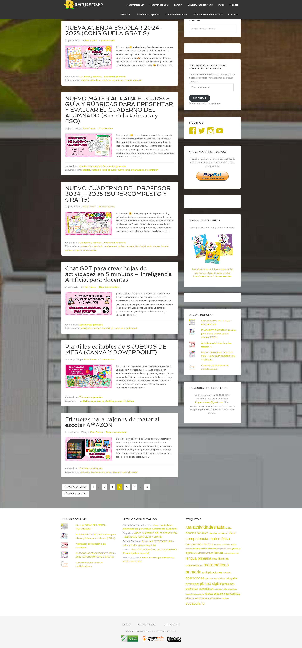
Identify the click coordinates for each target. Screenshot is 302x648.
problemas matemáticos (200, 588)
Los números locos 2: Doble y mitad (212, 273)
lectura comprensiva (231, 553)
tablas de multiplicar (195, 598)
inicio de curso (109, 169)
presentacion (151, 169)
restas (209, 593)
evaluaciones (153, 246)
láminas (223, 558)
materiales (119, 328)
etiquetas (115, 472)
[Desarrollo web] (153, 640)
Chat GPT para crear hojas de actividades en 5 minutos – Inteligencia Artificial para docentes (118, 274)
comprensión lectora (199, 544)
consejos (85, 169)
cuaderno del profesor (113, 80)
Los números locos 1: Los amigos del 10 (212, 269)
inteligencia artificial (103, 328)
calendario (95, 80)
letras (214, 558)
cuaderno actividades (222, 545)
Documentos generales (114, 76)
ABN (189, 527)
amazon (85, 472)
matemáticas (194, 565)
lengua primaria (198, 558)
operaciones (195, 578)
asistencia (86, 246)
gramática (236, 549)
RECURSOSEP (85, 4)
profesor (137, 80)
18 (147, 487)
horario (128, 80)
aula (220, 527)
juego (93, 401)
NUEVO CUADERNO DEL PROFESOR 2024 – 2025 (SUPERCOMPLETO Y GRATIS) (118, 194)
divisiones (213, 548)
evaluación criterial (136, 246)
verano (225, 598)
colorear (231, 533)
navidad (227, 572)
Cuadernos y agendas (90, 76)
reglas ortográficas (230, 589)
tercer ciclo (209, 598)
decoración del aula (100, 472)
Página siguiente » (75, 493)
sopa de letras (222, 593)
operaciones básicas (215, 578)
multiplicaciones (212, 572)
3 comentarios (106, 128)
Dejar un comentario (109, 287)
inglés (189, 552)
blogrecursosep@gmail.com (209, 402)
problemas (228, 584)
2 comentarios (107, 359)
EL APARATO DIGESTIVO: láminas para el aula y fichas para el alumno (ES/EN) (218, 334)
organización (137, 169)
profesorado (132, 328)
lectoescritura (206, 553)
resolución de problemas (195, 594)
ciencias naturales (197, 533)
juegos (100, 401)
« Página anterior (75, 487)
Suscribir (199, 98)
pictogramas (192, 584)
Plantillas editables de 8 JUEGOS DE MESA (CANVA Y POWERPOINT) (116, 349)
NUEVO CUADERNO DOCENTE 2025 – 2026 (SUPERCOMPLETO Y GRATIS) (218, 356)
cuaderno (96, 169)
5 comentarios (108, 40)
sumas (235, 593)
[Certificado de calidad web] (130, 640)
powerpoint (120, 401)
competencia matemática (208, 538)
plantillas (109, 401)
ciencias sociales (217, 533)
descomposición (199, 548)
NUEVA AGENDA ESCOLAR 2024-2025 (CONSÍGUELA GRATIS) (114, 30)
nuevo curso (124, 169)
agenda (85, 80)
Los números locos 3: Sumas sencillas (212, 276)
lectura (218, 552)
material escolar (130, 472)
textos (218, 598)
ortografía (231, 578)
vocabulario (195, 603)
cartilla (228, 528)
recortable (218, 589)
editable (85, 401)
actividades (86, 328)
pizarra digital (211, 584)
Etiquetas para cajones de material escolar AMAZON (112, 422)
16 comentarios (106, 206)
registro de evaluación (86, 250)
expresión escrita (225, 549)
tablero (130, 401)
